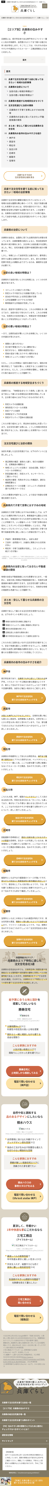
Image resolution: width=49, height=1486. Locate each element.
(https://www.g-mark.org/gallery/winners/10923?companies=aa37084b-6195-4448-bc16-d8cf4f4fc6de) (24, 1359)
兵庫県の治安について (18, 86)
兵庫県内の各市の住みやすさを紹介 (24, 133)
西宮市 (12, 141)
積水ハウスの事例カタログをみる (24, 1184)
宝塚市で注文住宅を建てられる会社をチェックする (24, 941)
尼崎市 (12, 153)
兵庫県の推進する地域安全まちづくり (26, 100)
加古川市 (13, 149)
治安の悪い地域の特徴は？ (21, 95)
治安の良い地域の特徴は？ (21, 91)
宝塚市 (12, 160)
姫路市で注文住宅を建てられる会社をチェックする (24, 900)
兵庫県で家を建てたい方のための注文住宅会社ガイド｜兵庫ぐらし (26, 2)
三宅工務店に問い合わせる (24, 1301)
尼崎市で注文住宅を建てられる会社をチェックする (24, 860)
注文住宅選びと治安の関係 (20, 105)
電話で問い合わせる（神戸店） (24, 1083)
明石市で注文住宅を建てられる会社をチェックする (24, 779)
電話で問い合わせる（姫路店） (24, 1317)
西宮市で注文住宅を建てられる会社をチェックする (24, 738)
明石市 (12, 145)
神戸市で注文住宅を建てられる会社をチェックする (24, 698)
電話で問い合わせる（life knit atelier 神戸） (24, 1196)
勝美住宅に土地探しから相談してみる (24, 1071)
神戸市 (12, 137)
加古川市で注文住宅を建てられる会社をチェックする (24, 819)
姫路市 (12, 156)
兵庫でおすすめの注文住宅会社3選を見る (24, 176)
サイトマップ (7, 1441)
